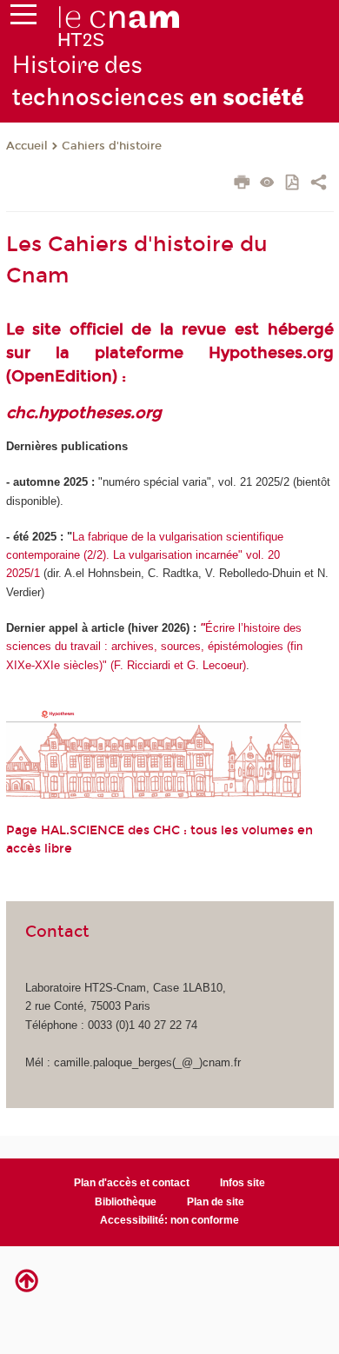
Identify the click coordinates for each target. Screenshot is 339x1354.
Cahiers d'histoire (112, 146)
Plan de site (215, 1202)
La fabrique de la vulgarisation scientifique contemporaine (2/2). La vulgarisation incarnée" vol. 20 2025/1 (144, 555)
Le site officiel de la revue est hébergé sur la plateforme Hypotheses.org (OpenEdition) (170, 353)
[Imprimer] (242, 184)
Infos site (242, 1183)
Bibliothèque (125, 1202)
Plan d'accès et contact (131, 1183)
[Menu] (23, 18)
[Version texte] (267, 184)
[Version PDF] (293, 184)
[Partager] (318, 184)
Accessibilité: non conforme (169, 1220)
